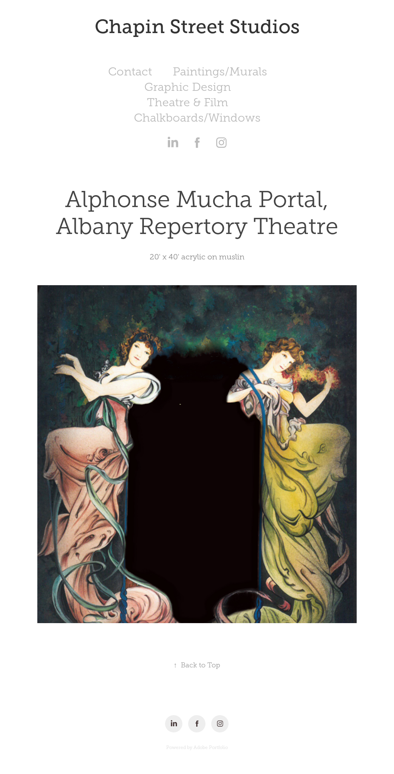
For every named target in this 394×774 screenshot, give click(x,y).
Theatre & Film (187, 102)
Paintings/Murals (220, 71)
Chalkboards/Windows (197, 117)
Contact (130, 71)
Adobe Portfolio (211, 747)
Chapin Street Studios (197, 26)
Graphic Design (187, 87)
